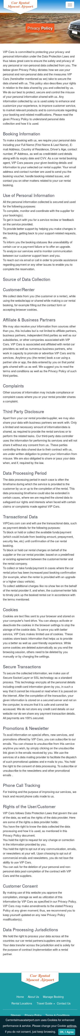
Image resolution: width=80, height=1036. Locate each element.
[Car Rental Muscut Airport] (40, 980)
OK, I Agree (67, 1032)
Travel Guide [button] (44, 1003)
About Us (33, 997)
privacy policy (33, 1015)
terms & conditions (57, 1015)
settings (71, 1026)
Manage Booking (53, 997)
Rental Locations (21, 1003)
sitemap (16, 1015)
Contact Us (63, 1003)
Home (20, 997)
